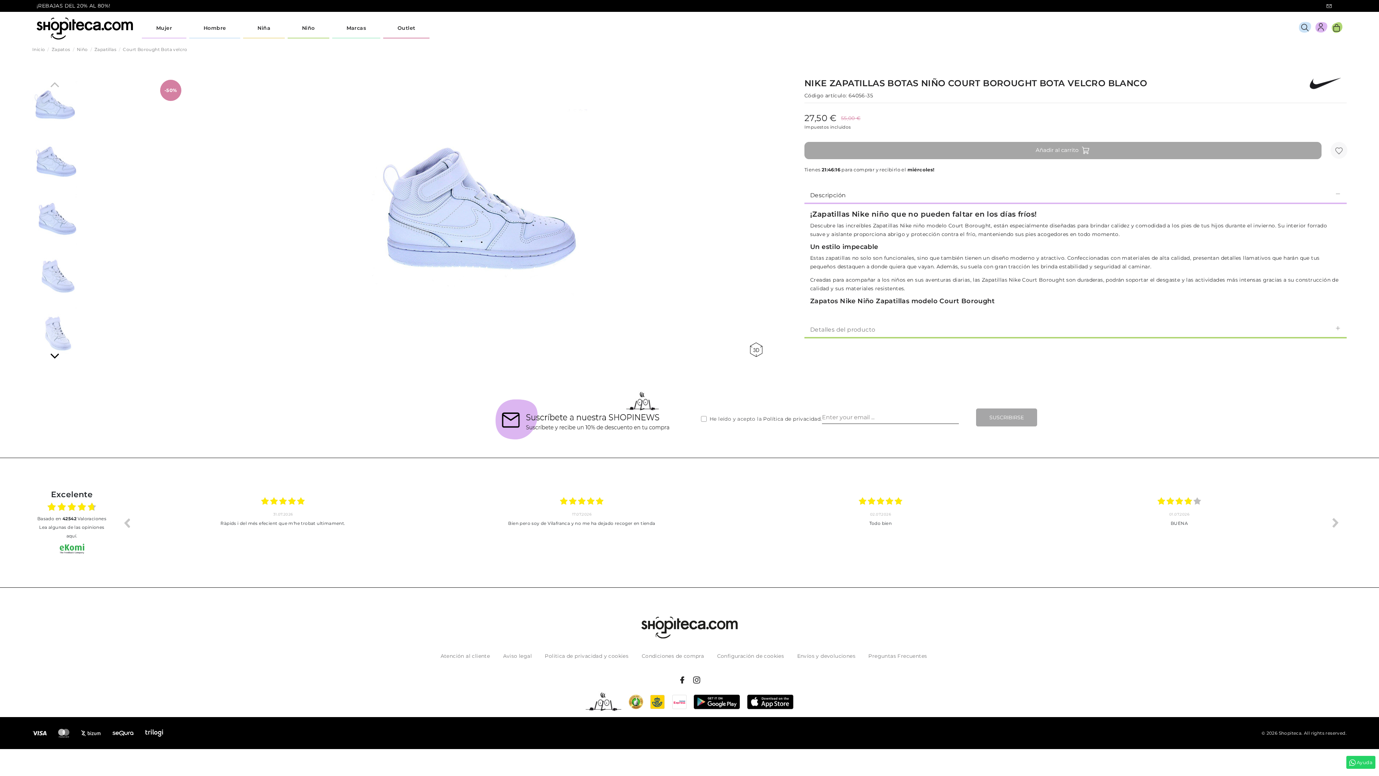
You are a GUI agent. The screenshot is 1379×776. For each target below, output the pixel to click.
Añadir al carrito (1057, 150)
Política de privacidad (792, 419)
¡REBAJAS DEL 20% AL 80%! (74, 6)
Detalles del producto (842, 329)
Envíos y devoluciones (826, 656)
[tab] (1075, 194)
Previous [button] (127, 523)
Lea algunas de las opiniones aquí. (71, 532)
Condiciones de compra (673, 656)
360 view (757, 349)
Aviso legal (517, 656)
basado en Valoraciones (71, 518)
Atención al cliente (465, 656)
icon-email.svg (1329, 6)
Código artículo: (825, 95)
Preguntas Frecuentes (897, 656)
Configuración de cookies (750, 656)
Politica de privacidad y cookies (586, 656)
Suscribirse (1006, 417)
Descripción (828, 195)
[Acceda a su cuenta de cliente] (1321, 28)
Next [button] (1335, 523)
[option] (283, 523)
